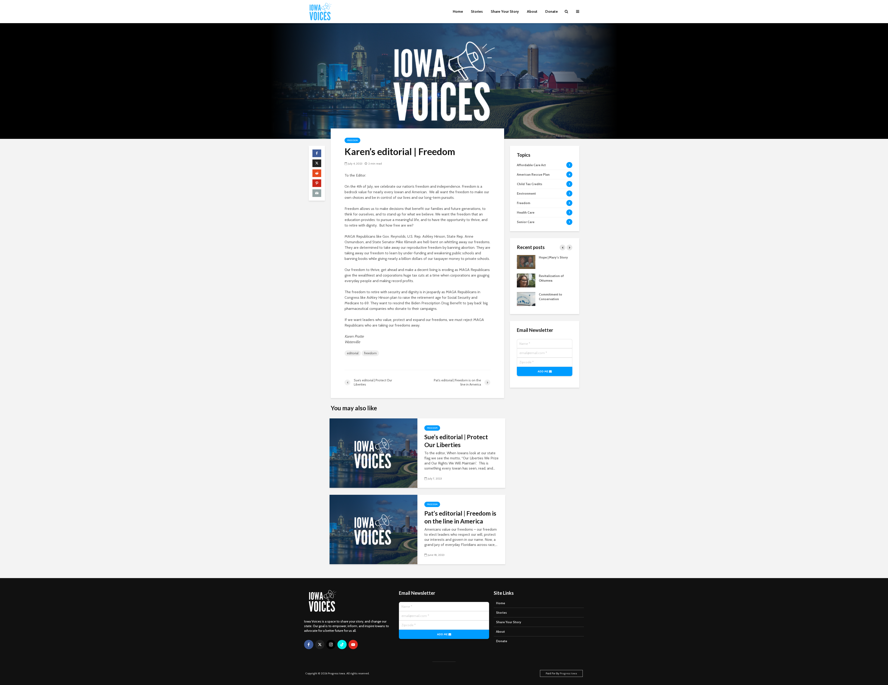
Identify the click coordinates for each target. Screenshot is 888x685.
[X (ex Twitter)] (319, 644)
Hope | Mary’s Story (553, 257)
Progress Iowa (568, 673)
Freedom (352, 140)
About (532, 11)
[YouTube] (353, 644)
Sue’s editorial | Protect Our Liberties (456, 440)
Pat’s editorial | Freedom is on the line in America (460, 517)
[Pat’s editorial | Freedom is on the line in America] (373, 529)
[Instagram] (331, 644)
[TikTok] (342, 644)
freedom (370, 353)
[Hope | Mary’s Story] (526, 262)
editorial (352, 353)
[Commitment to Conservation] (526, 299)
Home (458, 11)
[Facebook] (308, 644)
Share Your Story (505, 11)
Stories (477, 11)
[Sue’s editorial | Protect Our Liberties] (373, 453)
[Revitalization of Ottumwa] (526, 280)
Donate (551, 11)
